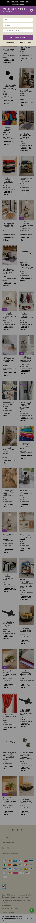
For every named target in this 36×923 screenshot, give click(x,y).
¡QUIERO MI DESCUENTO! (18, 37)
